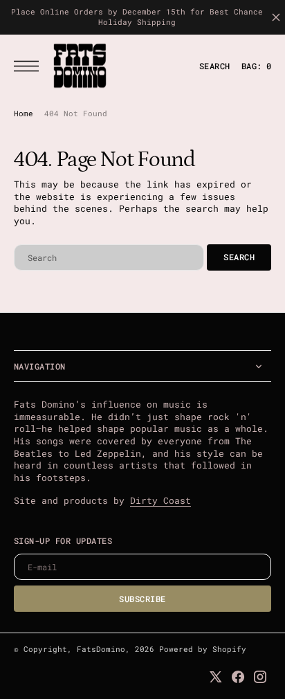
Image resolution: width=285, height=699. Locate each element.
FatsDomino (101, 649)
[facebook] (238, 677)
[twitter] (216, 677)
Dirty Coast (160, 500)
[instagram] (260, 677)
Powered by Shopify (202, 649)
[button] (30, 66)
